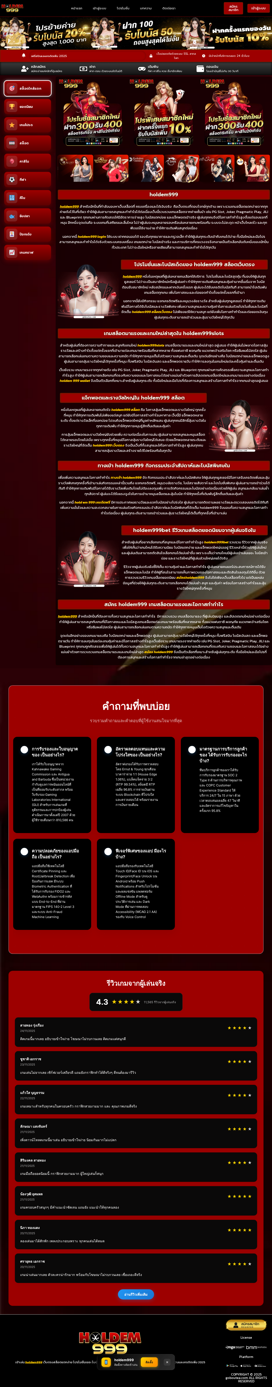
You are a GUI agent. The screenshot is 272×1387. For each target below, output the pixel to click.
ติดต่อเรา (169, 8)
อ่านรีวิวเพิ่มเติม (136, 1294)
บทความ (146, 8)
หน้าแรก (76, 8)
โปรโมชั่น (123, 8)
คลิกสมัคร (38, 66)
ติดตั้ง (149, 1362)
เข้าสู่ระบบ (99, 8)
